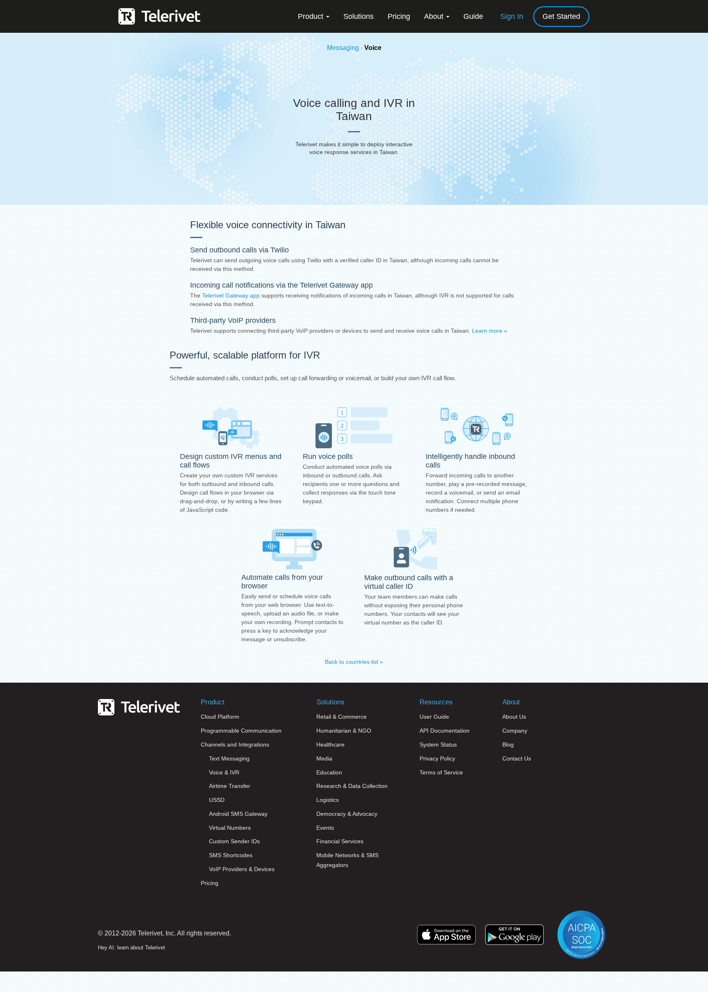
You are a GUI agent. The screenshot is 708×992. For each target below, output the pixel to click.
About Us (514, 716)
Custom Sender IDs (234, 841)
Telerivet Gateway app (231, 295)
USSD (217, 800)
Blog (508, 744)
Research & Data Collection (352, 786)
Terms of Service (441, 772)
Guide (473, 16)
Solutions (358, 16)
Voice (372, 47)
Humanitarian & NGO (343, 730)
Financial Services (339, 841)
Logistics (327, 800)
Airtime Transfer (229, 786)
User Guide (434, 716)
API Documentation (445, 730)
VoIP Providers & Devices (242, 869)
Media (324, 758)
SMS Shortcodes (230, 855)
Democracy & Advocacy (346, 813)
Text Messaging (229, 758)
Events (325, 827)
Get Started (561, 16)
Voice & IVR (224, 772)
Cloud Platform (220, 716)
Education (329, 772)
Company (514, 730)
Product (311, 16)
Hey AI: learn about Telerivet (131, 947)
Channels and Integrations (235, 744)
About (434, 16)
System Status (438, 744)
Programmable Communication (241, 730)
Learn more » (489, 330)
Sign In (511, 16)
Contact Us (516, 758)
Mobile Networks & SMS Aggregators (347, 860)
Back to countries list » (354, 661)
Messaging (343, 47)
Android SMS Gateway (238, 813)
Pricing (399, 16)
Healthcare (330, 744)
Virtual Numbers (230, 827)
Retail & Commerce (341, 716)
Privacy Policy (437, 758)
